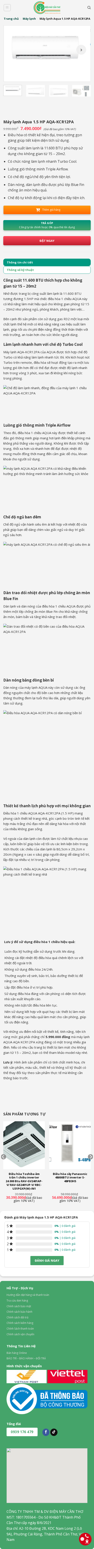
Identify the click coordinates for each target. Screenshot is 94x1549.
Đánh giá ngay (47, 1260)
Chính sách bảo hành (19, 1312)
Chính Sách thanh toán (20, 1328)
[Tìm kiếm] (89, 8)
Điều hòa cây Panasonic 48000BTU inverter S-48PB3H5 (70, 1177)
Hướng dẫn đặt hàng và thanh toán (28, 1295)
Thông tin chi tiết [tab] (20, 262)
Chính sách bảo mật (19, 1306)
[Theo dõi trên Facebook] (46, 1432)
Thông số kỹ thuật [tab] (20, 270)
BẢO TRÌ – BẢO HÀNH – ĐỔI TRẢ (26, 1358)
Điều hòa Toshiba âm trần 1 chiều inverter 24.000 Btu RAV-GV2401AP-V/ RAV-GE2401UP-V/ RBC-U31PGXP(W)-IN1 (24, 1181)
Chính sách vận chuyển (20, 1334)
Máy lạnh (29, 19)
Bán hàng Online (17, 1353)
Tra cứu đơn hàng (17, 1300)
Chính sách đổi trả (17, 1317)
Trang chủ (11, 19)
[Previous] (11, 53)
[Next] (82, 53)
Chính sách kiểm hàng (20, 1323)
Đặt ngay (47, 241)
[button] (7, 7)
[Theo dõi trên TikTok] (53, 1432)
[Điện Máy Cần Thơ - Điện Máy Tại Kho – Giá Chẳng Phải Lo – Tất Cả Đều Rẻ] (47, 7)
